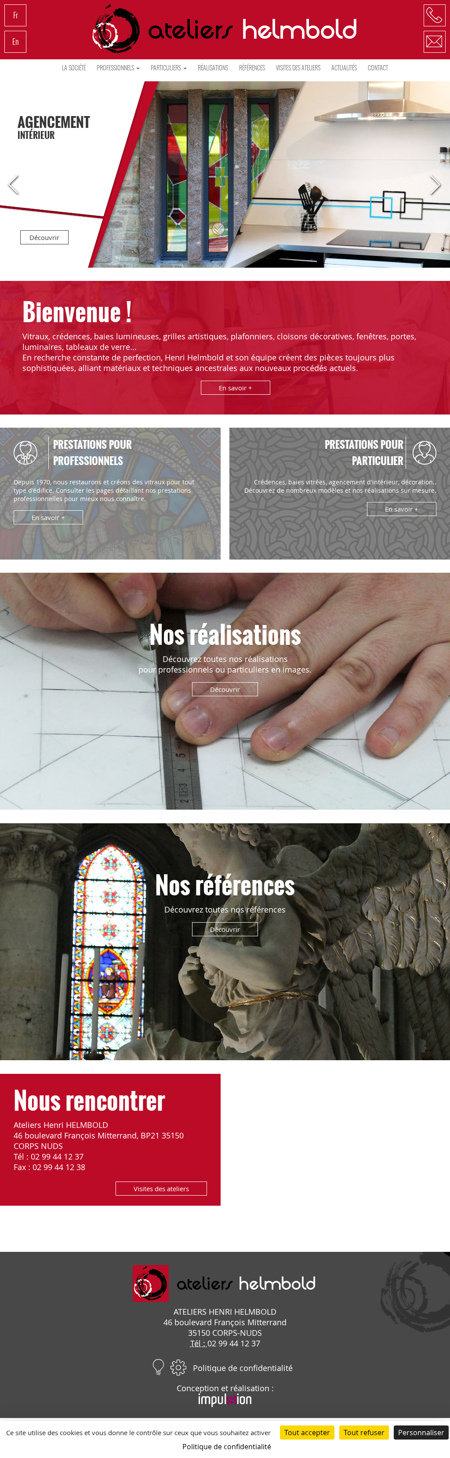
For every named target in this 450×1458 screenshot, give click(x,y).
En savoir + (235, 387)
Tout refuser (364, 1432)
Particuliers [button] (166, 68)
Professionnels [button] (116, 68)
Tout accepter (307, 1432)
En (15, 41)
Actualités (344, 68)
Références (252, 68)
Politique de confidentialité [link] (226, 1446)
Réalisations (213, 68)
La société (74, 68)
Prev (17, 185)
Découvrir (44, 237)
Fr (15, 15)
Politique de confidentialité (243, 1368)
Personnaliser (421, 1432)
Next (432, 185)
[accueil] (225, 29)
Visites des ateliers (298, 68)
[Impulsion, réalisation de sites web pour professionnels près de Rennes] (225, 1404)
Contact (378, 68)
